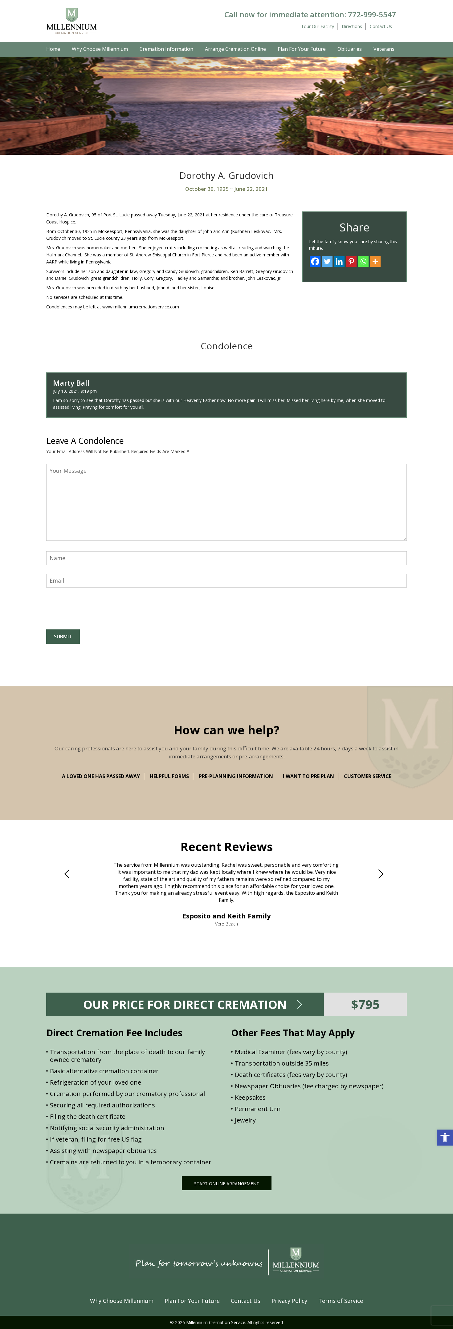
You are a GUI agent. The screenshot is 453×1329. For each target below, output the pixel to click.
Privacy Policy (289, 1300)
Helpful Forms (169, 776)
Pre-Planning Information (236, 776)
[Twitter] (327, 261)
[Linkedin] (339, 261)
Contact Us (381, 26)
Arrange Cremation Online (235, 49)
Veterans (383, 49)
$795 (365, 1004)
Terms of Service (340, 1300)
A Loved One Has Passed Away (101, 776)
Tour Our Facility (317, 26)
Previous (69, 874)
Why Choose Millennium (100, 49)
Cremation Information (166, 49)
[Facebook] (315, 261)
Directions (352, 26)
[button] (445, 1138)
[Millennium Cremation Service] (71, 20)
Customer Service (367, 776)
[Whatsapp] (363, 261)
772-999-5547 (372, 14)
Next (383, 874)
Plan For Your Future (302, 49)
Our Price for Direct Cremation (185, 1004)
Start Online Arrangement (226, 1183)
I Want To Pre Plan (308, 776)
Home (53, 49)
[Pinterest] (351, 261)
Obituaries (349, 49)
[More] (375, 261)
